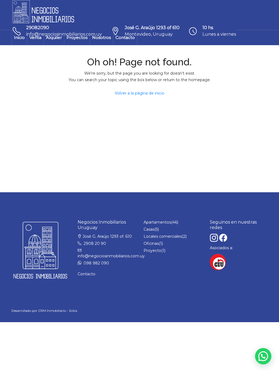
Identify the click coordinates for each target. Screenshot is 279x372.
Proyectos (76, 37)
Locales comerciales (163, 236)
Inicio (19, 37)
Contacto (125, 37)
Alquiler (54, 37)
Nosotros (101, 37)
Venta (35, 37)
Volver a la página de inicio (139, 93)
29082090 (37, 27)
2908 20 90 (95, 243)
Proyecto (152, 250)
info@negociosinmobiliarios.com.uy (111, 256)
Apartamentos (157, 222)
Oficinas (151, 243)
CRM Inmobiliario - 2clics (57, 311)
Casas (149, 229)
